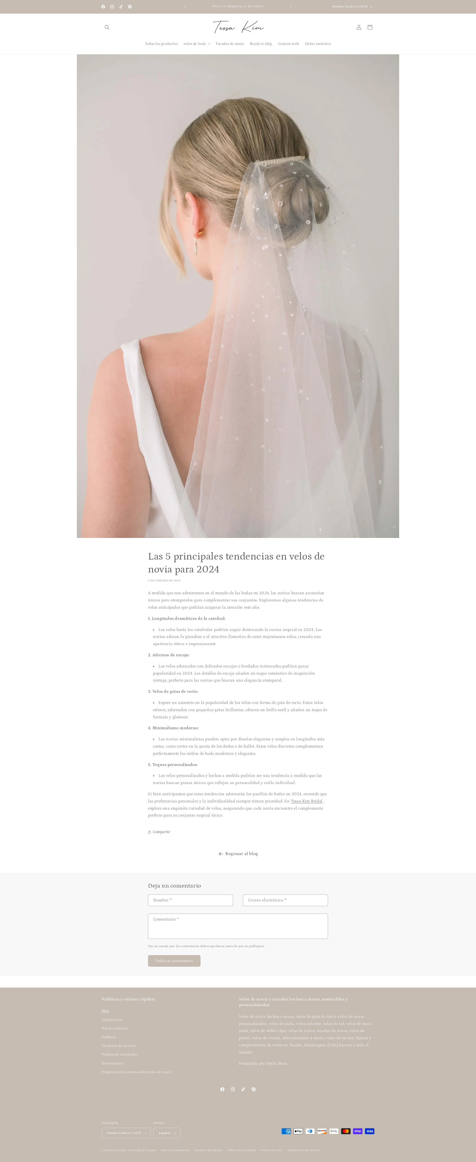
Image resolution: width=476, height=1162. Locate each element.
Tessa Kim (119, 1150)
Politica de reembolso (119, 1055)
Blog (105, 1011)
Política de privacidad (242, 1150)
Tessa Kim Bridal (307, 801)
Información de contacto (304, 1150)
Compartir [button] (161, 832)
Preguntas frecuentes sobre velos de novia (136, 1072)
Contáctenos (112, 1020)
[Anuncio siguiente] (290, 6)
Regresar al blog (241, 853)
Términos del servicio (208, 1150)
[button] (107, 27)
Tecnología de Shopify (141, 1150)
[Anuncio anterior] (185, 6)
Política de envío (272, 1150)
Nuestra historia (115, 1028)
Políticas (109, 1037)
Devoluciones (113, 1063)
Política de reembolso (175, 1150)
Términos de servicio (119, 1046)
